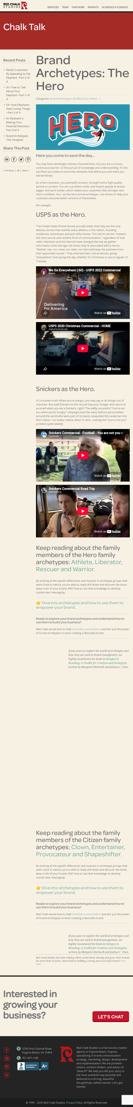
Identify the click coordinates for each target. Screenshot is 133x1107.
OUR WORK (78, 7)
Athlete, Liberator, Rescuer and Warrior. (79, 565)
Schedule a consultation (86, 629)
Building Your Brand (85, 98)
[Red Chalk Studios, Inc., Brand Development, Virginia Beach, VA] (33, 1070)
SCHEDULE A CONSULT (115, 7)
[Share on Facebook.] (13, 159)
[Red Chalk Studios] (15, 5)
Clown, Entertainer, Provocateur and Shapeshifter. (80, 850)
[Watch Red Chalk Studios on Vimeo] (6, 1074)
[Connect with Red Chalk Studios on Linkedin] (6, 1058)
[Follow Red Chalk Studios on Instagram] (6, 1066)
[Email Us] (6, 159)
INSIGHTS (93, 7)
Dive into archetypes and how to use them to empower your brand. (80, 605)
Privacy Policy (74, 1102)
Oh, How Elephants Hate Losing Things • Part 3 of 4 (18, 108)
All (18, 170)
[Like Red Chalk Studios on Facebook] (6, 1050)
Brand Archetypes (60, 98)
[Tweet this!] (21, 159)
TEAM (65, 7)
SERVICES (53, 7)
